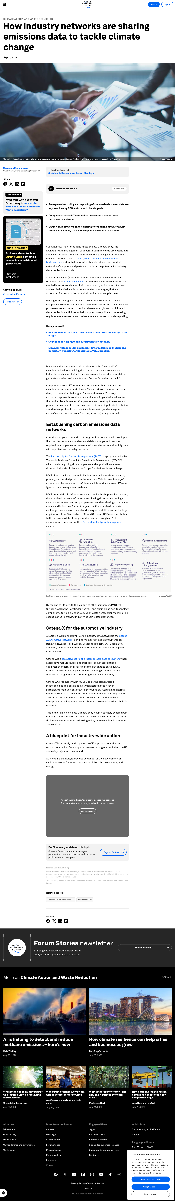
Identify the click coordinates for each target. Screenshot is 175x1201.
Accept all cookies (150, 1187)
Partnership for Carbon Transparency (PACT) (76, 456)
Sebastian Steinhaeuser (15, 168)
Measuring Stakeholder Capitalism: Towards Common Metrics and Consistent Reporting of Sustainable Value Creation (87, 349)
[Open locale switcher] (3, 1192)
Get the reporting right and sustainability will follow (79, 341)
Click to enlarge (109, 562)
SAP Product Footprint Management (101, 522)
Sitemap (87, 1188)
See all (167, 977)
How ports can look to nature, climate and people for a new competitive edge (149, 1094)
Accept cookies (87, 811)
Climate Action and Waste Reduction (28, 19)
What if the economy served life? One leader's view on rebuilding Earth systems (23, 1094)
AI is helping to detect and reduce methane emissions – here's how (38, 1042)
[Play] (51, 188)
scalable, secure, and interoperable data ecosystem (91, 658)
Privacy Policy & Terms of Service (87, 1183)
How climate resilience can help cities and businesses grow (128, 1042)
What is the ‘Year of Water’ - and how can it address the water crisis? (107, 1094)
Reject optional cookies (151, 1179)
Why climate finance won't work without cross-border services (65, 1093)
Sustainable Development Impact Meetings (71, 173)
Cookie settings (150, 1194)
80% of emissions (73, 281)
